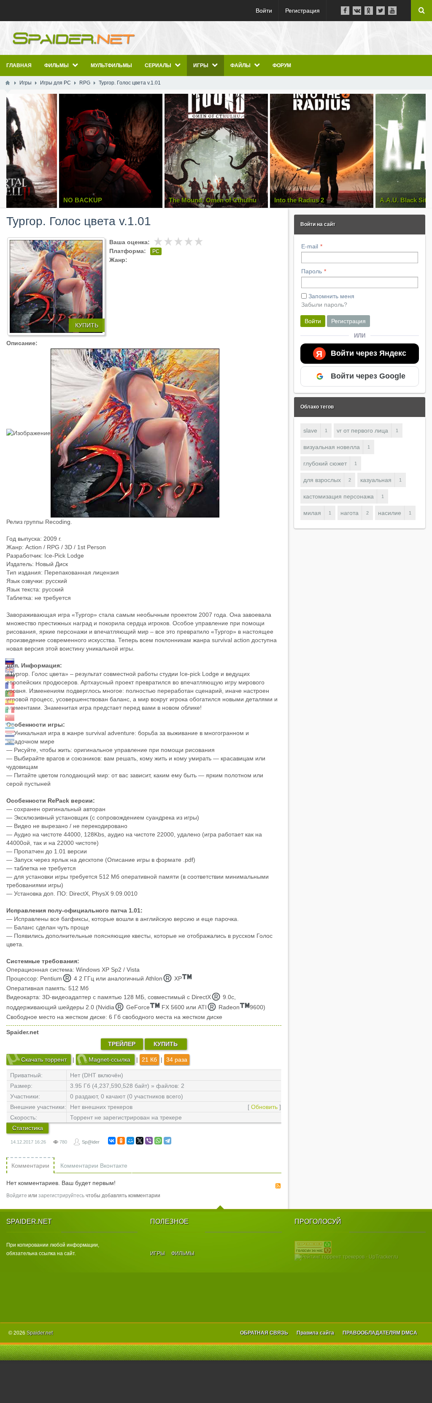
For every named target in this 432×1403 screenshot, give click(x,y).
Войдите (16, 1196)
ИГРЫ (157, 1253)
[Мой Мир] (130, 1140)
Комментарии (30, 1165)
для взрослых (322, 480)
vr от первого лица (362, 430)
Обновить (264, 1106)
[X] (139, 1140)
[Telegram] (167, 1140)
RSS (278, 1186)
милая (312, 512)
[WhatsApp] (158, 1140)
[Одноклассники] (121, 1140)
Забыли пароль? (324, 304)
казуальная (376, 480)
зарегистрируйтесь (61, 1196)
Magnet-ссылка (109, 1059)
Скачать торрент (44, 1059)
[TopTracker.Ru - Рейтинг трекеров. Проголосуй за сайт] (313, 1247)
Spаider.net (40, 1333)
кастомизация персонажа (338, 496)
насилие (389, 512)
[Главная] (7, 83)
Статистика (27, 1128)
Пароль (311, 271)
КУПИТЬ (86, 325)
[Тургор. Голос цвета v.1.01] (56, 286)
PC (155, 251)
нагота (349, 512)
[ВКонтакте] (112, 1140)
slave (310, 430)
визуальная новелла (331, 447)
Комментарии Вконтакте (93, 1165)
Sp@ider (91, 1141)
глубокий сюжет (325, 463)
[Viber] (149, 1140)
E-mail (309, 246)
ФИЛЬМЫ (182, 1253)
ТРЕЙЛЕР (121, 1044)
